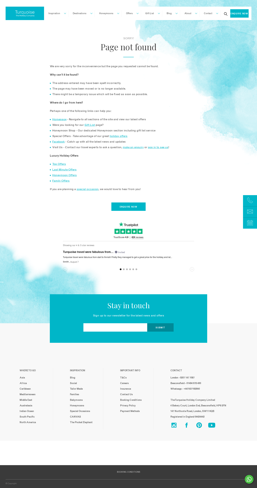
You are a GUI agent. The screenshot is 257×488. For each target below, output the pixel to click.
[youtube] (214, 426)
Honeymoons (106, 13)
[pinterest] (202, 426)
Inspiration (54, 13)
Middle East (26, 400)
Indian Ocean (27, 411)
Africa (23, 383)
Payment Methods (130, 411)
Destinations (79, 13)
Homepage (59, 119)
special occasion (87, 189)
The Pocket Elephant (81, 422)
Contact (208, 13)
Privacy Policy (128, 405)
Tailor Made (76, 389)
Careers (124, 383)
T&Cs (123, 377)
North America (28, 422)
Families (74, 394)
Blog (169, 13)
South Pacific (27, 417)
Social (73, 383)
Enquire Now (239, 14)
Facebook (58, 141)
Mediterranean (27, 394)
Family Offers (61, 180)
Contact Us (126, 394)
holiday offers (118, 136)
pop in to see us (158, 147)
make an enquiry (133, 147)
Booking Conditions (131, 400)
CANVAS (75, 417)
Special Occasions (80, 411)
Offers (129, 13)
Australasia (26, 405)
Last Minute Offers (64, 169)
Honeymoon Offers (64, 175)
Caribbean (25, 389)
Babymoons (76, 400)
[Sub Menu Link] (63, 13)
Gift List (149, 13)
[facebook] (189, 426)
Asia (22, 377)
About (187, 13)
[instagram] (176, 426)
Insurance (125, 389)
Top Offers (59, 164)
